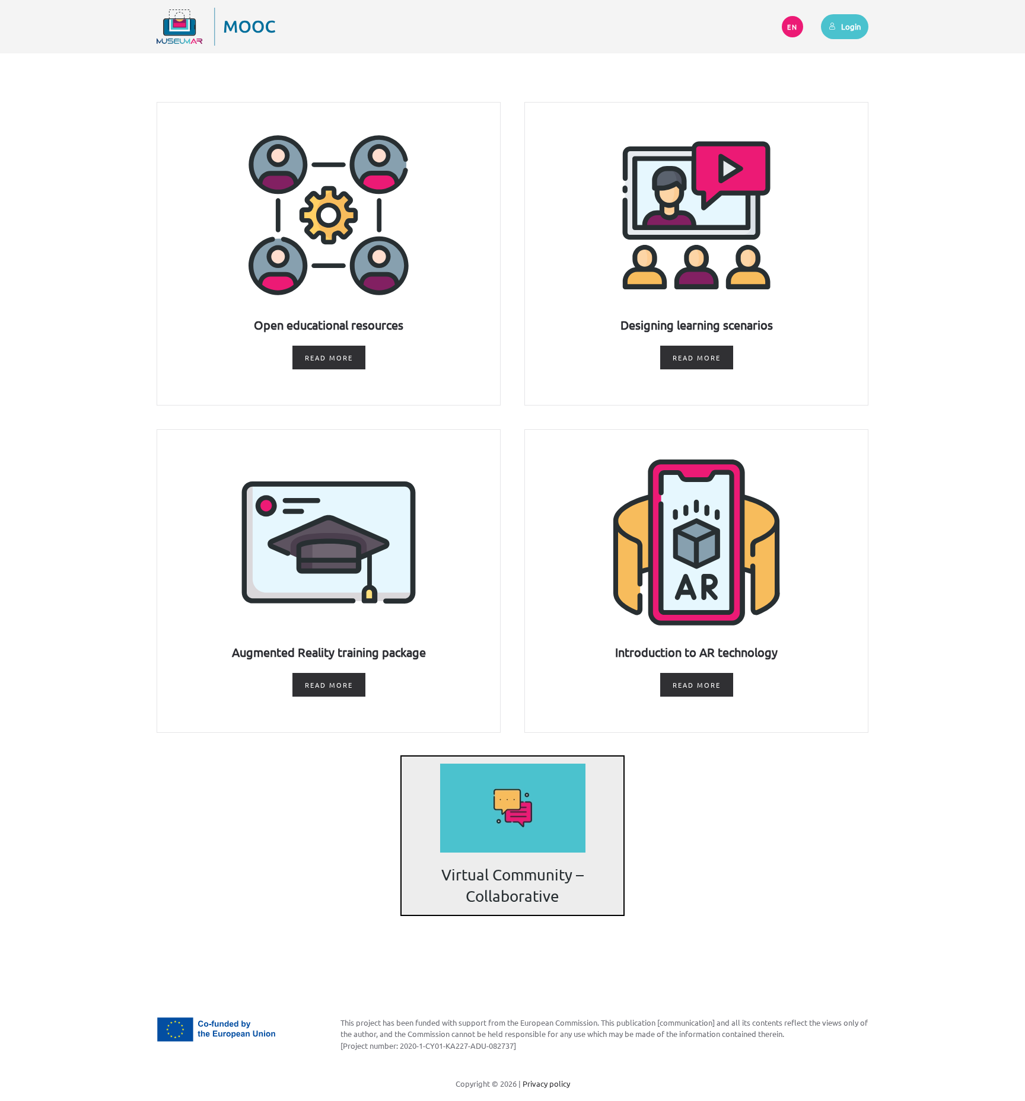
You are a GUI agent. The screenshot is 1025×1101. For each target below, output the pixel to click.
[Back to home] (216, 26)
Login (851, 26)
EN (792, 26)
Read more (329, 357)
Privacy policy (546, 1083)
